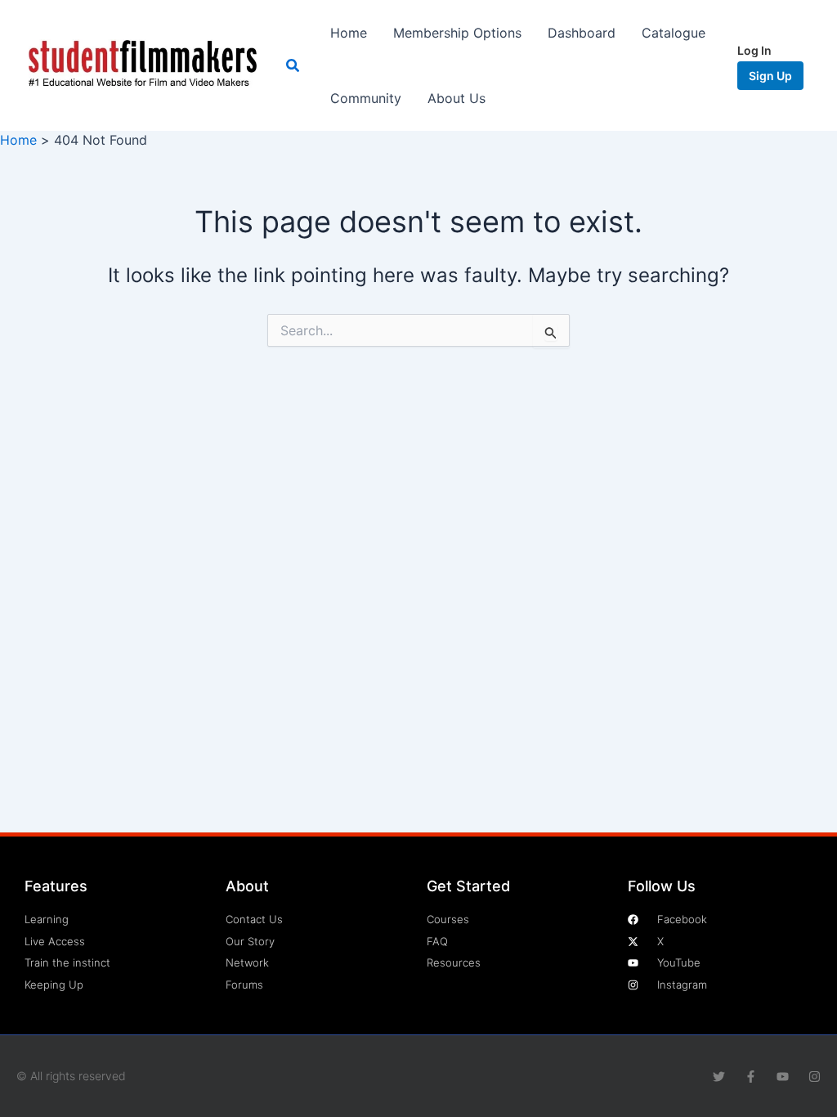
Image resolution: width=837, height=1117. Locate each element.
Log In (754, 50)
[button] (293, 66)
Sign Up (770, 76)
